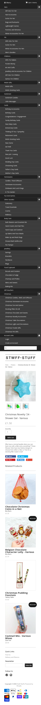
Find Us (7, 655)
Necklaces (8, 260)
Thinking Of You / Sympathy (14, 132)
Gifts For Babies (10, 60)
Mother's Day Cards (12, 173)
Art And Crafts (10, 67)
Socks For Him (10, 45)
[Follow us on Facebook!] (7, 675)
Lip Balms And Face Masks (14, 234)
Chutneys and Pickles (12, 279)
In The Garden (10, 192)
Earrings (8, 252)
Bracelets (8, 256)
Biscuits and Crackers (12, 271)
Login (7, 339)
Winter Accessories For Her (14, 33)
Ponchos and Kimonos (13, 30)
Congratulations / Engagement (15, 117)
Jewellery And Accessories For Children (18, 71)
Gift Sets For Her (11, 11)
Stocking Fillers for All (12, 309)
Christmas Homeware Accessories (17, 301)
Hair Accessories (11, 15)
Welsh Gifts (9, 86)
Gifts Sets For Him (11, 41)
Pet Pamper (9, 245)
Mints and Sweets (11, 283)
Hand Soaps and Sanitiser (14, 230)
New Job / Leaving (11, 154)
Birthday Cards (10, 113)
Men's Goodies (10, 52)
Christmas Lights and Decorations (16, 324)
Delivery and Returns (12, 657)
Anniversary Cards (11, 128)
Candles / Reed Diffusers (13, 181)
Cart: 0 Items (32, 3)
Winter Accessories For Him (14, 49)
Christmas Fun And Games (14, 305)
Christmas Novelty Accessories (15, 317)
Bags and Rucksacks (12, 22)
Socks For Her (10, 18)
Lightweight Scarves (12, 26)
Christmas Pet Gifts (11, 332)
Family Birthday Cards (12, 120)
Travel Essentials (11, 207)
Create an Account (11, 343)
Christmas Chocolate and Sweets (16, 313)
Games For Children (12, 79)
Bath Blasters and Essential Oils (16, 222)
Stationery (8, 203)
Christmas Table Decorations (15, 320)
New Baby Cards (11, 124)
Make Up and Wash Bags (13, 237)
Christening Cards (11, 166)
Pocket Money (10, 64)
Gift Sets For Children (12, 75)
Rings (7, 264)
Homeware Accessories (13, 184)
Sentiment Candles (11, 98)
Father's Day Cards (11, 169)
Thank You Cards (11, 150)
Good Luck (9, 158)
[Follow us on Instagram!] (11, 675)
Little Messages (10, 101)
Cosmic (7, 211)
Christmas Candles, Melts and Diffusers (18, 298)
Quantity (8, 429)
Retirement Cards (11, 135)
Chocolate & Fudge (11, 275)
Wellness (8, 215)
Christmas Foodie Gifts (13, 328)
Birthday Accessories (12, 109)
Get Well (8, 147)
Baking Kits (9, 286)
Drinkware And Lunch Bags (14, 188)
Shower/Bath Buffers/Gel (13, 241)
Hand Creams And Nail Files (14, 226)
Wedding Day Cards (12, 162)
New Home (9, 143)
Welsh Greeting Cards (12, 90)
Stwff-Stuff (20, 684)
